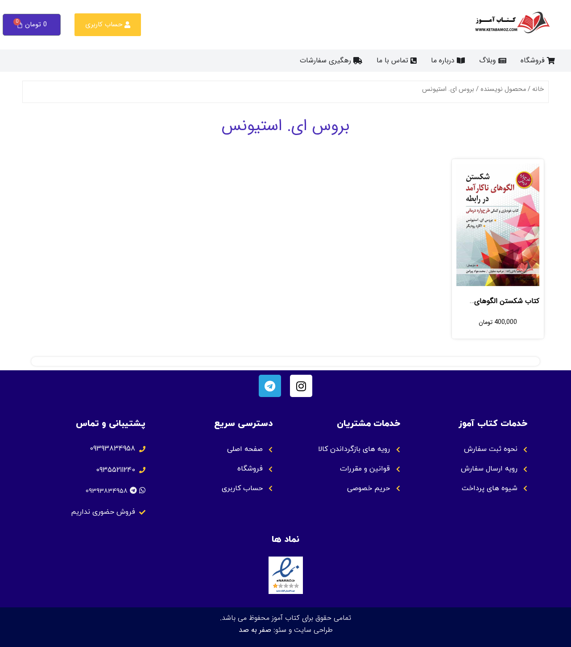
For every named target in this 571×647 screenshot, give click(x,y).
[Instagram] (301, 386)
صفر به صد (255, 629)
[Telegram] (270, 386)
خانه (538, 89)
